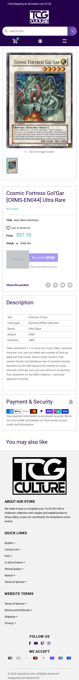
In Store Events (13, 562)
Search (9, 575)
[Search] (72, 31)
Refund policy (13, 568)
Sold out (17, 259)
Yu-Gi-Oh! (12, 208)
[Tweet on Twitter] (62, 285)
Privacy (9, 623)
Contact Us (11, 549)
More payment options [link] (43, 266)
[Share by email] (70, 285)
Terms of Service (14, 581)
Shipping (10, 616)
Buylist (9, 543)
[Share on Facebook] (48, 285)
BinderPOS (32, 677)
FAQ (7, 556)
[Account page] (40, 41)
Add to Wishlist (20, 228)
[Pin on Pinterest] (55, 285)
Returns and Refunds (17, 610)
